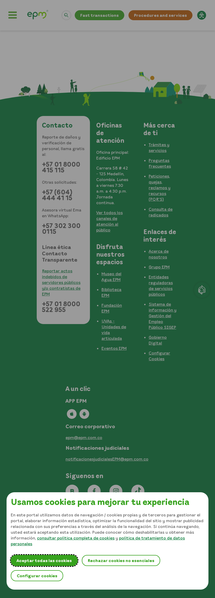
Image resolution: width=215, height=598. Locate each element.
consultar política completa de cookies (76, 538)
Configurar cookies (37, 575)
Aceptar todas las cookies (44, 560)
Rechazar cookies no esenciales (121, 560)
